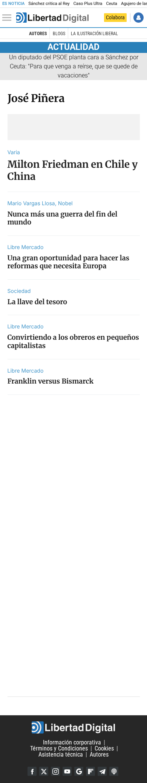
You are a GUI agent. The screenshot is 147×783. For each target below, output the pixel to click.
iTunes (113, 771)
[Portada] (52, 17)
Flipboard (90, 771)
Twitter (43, 771)
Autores (38, 33)
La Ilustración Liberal (94, 33)
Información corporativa (72, 742)
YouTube (67, 771)
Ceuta (111, 3)
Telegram (102, 771)
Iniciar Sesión (138, 17)
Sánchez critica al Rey (48, 3)
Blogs (59, 33)
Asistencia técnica (60, 754)
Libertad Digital (73, 727)
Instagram (55, 771)
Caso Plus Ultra (88, 3)
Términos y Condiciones (59, 748)
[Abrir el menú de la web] (8, 17)
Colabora (115, 17)
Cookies (104, 748)
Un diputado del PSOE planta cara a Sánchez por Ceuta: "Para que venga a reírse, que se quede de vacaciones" (73, 66)
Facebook (32, 771)
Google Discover (78, 771)
